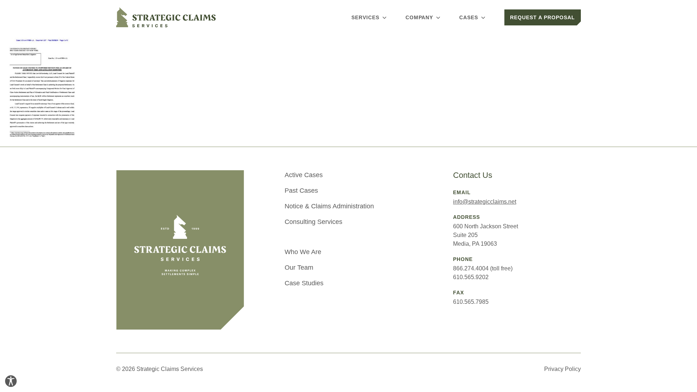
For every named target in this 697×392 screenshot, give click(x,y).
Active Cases (304, 175)
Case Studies (304, 283)
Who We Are (303, 252)
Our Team (299, 267)
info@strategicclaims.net (484, 202)
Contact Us (472, 175)
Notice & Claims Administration (329, 206)
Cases (468, 17)
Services (365, 17)
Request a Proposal (542, 17)
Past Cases (301, 190)
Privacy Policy (562, 369)
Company (419, 17)
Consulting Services (313, 221)
